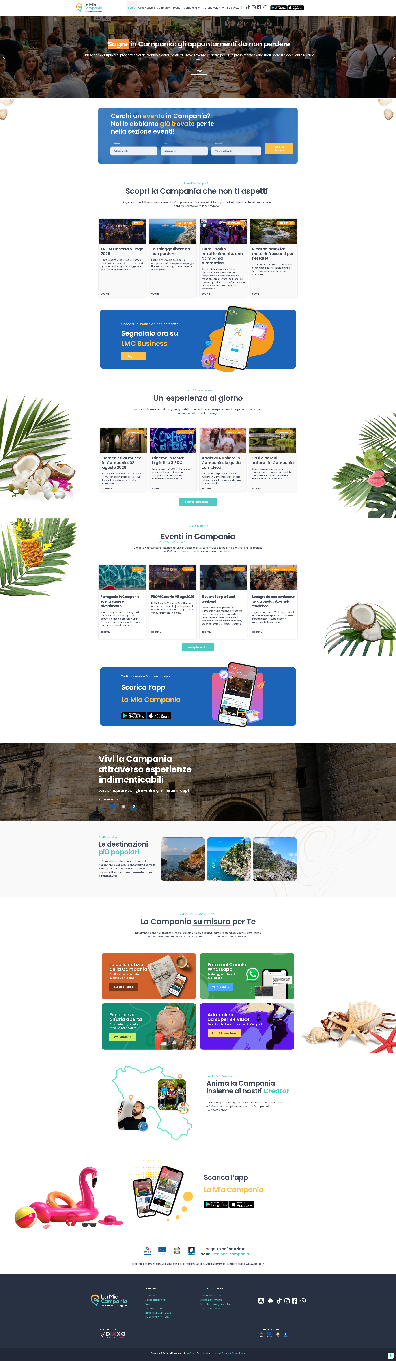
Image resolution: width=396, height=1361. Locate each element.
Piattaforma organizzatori (215, 1304)
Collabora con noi (155, 1300)
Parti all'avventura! (224, 1033)
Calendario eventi (210, 1308)
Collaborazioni (212, 7)
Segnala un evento (211, 1300)
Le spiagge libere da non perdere (170, 251)
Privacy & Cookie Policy (233, 1353)
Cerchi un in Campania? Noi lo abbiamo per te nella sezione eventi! (162, 124)
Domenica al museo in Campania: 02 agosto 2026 (121, 462)
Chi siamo (150, 1295)
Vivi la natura (122, 1037)
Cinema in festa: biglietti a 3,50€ (168, 460)
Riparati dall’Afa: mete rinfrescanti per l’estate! (273, 253)
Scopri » (105, 294)
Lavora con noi (153, 1308)
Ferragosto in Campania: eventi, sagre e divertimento (120, 601)
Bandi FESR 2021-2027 (158, 1317)
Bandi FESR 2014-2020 (158, 1313)
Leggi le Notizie (123, 987)
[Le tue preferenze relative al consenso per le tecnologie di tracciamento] (391, 1356)
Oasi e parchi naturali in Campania (273, 460)
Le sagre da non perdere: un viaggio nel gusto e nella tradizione (273, 601)
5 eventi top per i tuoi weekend (218, 599)
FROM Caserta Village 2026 (122, 251)
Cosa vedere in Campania (154, 7)
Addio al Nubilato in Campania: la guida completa (221, 462)
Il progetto (233, 7)
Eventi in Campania (185, 7)
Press (148, 1304)
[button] (4, 57)
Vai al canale (220, 987)
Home (131, 7)
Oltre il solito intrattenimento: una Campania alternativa (222, 256)
